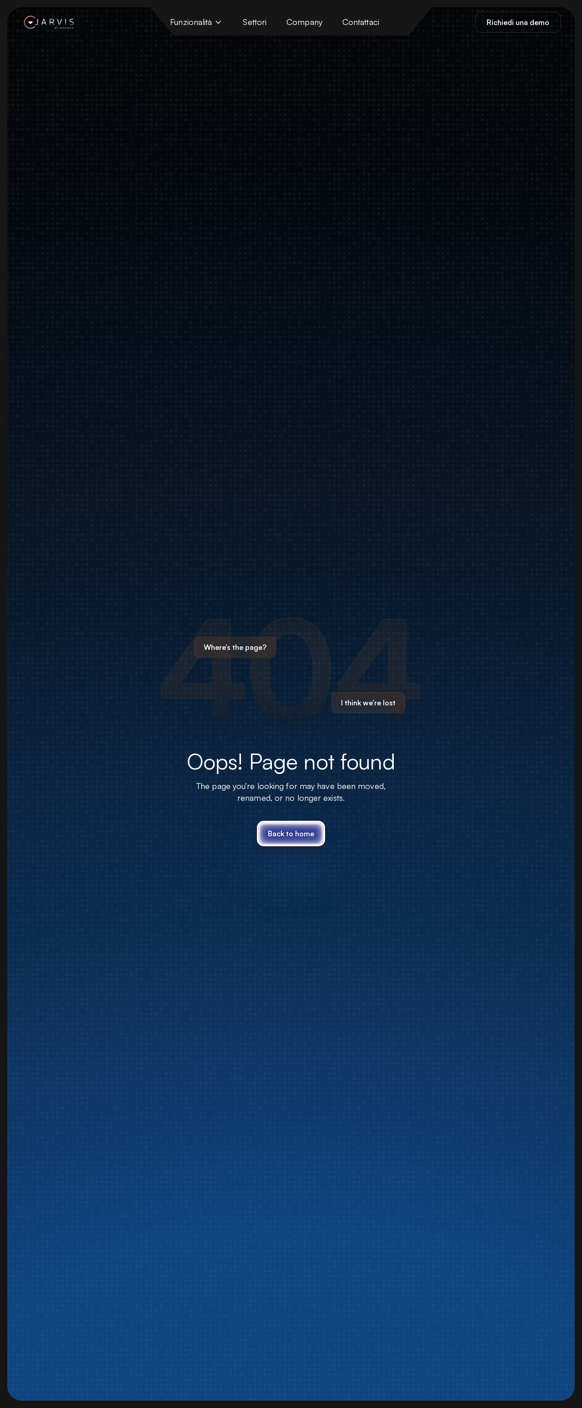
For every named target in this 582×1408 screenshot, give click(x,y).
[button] (196, 22)
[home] (47, 22)
